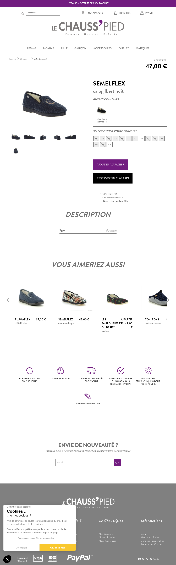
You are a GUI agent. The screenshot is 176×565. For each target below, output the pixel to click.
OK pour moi (57, 547)
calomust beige (66, 323)
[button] (8, 300)
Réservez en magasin (113, 178)
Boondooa (148, 558)
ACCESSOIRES (102, 48)
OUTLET (124, 48)
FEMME (31, 48)
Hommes (24, 59)
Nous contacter (107, 540)
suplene (105, 331)
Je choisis (21, 547)
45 (162, 138)
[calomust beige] (74, 298)
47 (103, 144)
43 (148, 138)
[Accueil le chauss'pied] (88, 27)
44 (155, 138)
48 (109, 144)
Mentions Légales (150, 537)
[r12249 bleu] (30, 298)
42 (141, 138)
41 (135, 138)
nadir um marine (153, 323)
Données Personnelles (152, 540)
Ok (117, 462)
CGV (143, 534)
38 (115, 138)
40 (128, 138)
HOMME (48, 48)
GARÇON (80, 48)
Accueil (12, 59)
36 (102, 138)
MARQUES (142, 48)
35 (96, 138)
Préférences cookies (151, 544)
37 (109, 138)
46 (96, 144)
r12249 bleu (21, 323)
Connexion (125, 12)
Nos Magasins (106, 534)
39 (122, 138)
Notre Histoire (107, 537)
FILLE (64, 48)
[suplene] (117, 298)
